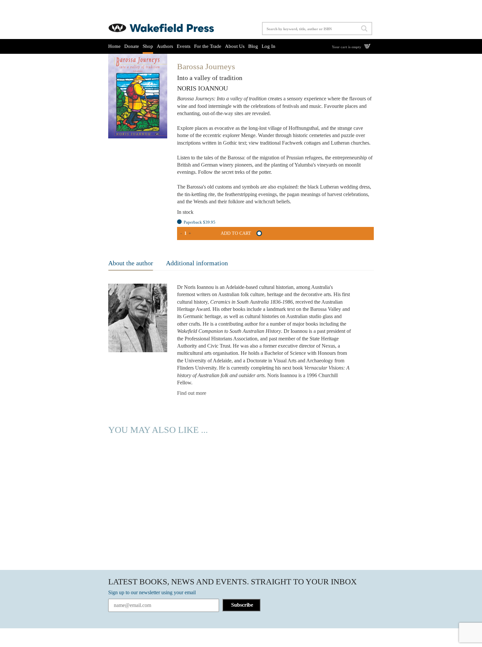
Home (114, 46)
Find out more (191, 393)
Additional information (197, 263)
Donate (131, 46)
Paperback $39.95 (199, 222)
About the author (130, 263)
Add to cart (236, 233)
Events (184, 46)
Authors (165, 46)
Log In (268, 46)
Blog (253, 46)
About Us (235, 46)
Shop (148, 46)
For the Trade (207, 46)
